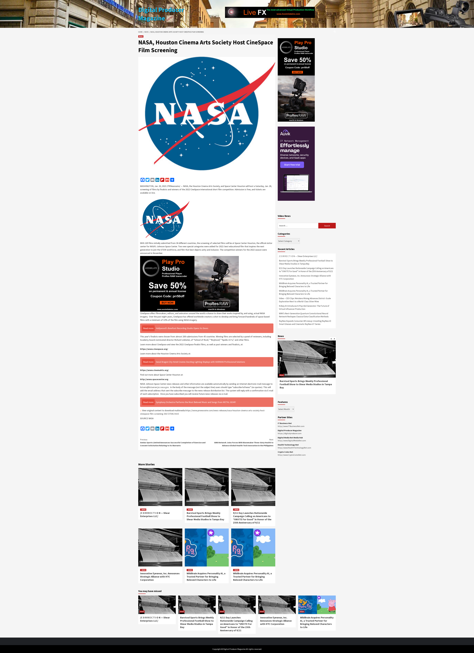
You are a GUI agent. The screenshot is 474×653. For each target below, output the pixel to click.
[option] (306, 369)
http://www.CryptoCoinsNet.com (292, 455)
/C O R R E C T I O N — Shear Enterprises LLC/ (155, 514)
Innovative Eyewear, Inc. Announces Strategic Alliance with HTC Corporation (160, 576)
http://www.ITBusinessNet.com (291, 426)
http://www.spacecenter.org (154, 379)
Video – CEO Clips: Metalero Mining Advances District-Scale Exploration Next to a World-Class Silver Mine (305, 300)
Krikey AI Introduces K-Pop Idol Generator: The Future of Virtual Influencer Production (304, 307)
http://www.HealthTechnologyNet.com (294, 447)
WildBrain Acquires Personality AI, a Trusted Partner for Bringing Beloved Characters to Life (206, 576)
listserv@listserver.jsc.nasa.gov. (155, 387)
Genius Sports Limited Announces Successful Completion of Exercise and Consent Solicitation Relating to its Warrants (172, 442)
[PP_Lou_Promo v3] (189, 283)
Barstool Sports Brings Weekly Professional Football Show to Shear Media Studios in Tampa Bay (205, 516)
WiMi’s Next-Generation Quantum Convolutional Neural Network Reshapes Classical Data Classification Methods (304, 315)
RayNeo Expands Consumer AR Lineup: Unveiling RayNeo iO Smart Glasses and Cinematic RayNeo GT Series (305, 323)
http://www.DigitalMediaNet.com (292, 440)
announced (145, 253)
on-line (152, 192)
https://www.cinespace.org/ (154, 349)
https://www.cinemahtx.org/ (154, 370)
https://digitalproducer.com (289, 433)
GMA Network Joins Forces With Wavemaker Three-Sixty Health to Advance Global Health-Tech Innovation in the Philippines (243, 442)
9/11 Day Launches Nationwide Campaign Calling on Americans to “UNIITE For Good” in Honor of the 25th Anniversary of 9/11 (252, 517)
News (141, 36)
